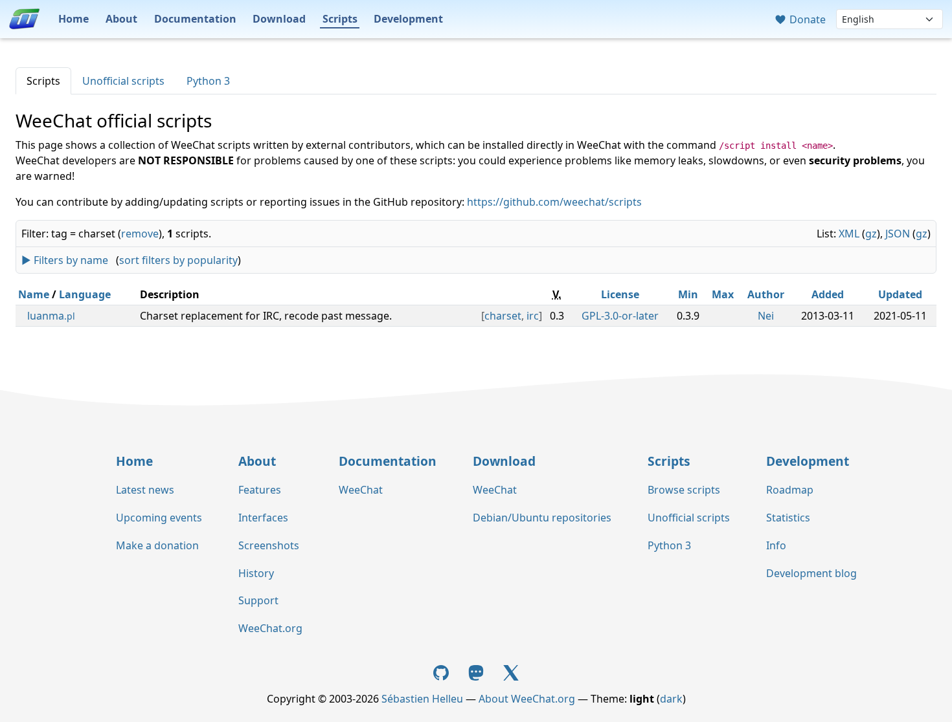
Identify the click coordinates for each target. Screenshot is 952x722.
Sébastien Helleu (422, 699)
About (121, 19)
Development (408, 19)
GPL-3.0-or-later (620, 316)
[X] (511, 671)
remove (140, 233)
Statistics (788, 517)
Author (765, 294)
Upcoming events (159, 517)
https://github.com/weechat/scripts (554, 202)
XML (849, 233)
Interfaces (263, 517)
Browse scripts (684, 490)
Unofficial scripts (123, 81)
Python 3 (208, 81)
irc (533, 316)
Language (85, 294)
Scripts (340, 19)
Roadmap (789, 490)
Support (258, 600)
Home (73, 19)
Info (776, 545)
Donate (806, 19)
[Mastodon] (477, 671)
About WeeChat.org (527, 699)
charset (502, 316)
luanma (51, 316)
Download (279, 19)
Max (723, 294)
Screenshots (268, 545)
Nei (766, 316)
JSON (897, 233)
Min (688, 294)
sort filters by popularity (178, 260)
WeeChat (361, 490)
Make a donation (157, 545)
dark (671, 699)
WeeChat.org (270, 628)
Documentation (195, 19)
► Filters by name (64, 260)
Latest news (145, 490)
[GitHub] (442, 671)
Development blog (811, 573)
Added (827, 294)
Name (33, 294)
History (256, 573)
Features (259, 490)
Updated (900, 294)
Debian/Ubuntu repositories (542, 517)
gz (871, 233)
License (620, 294)
